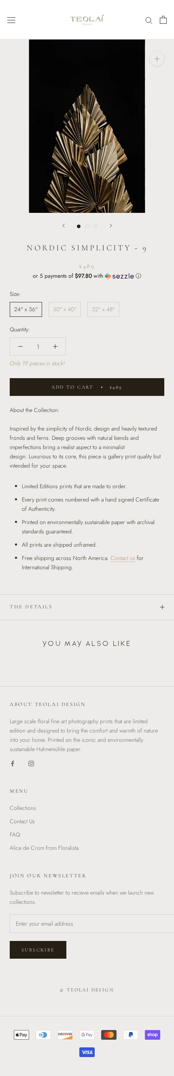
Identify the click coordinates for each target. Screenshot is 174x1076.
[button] (87, 276)
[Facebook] (12, 763)
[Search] (149, 19)
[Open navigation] (11, 20)
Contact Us (22, 821)
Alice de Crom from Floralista (44, 848)
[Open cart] (163, 20)
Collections (23, 808)
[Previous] (63, 225)
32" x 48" (103, 309)
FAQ (15, 834)
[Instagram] (31, 763)
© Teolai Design (87, 990)
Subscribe (38, 950)
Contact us (122, 558)
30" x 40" (64, 309)
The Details (31, 607)
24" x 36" (26, 309)
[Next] (111, 225)
